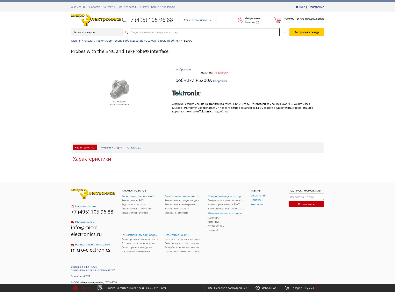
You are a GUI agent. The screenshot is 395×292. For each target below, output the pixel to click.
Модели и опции (111, 147)
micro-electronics (90, 249)
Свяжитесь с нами (195, 20)
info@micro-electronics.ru (86, 230)
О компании (78, 7)
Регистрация (316, 7)
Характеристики (85, 147)
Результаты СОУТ (80, 276)
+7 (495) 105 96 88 (150, 19)
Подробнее (220, 81)
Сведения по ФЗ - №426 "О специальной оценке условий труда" (93, 268)
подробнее (221, 111)
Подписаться (306, 204)
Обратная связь (85, 222)
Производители (127, 7)
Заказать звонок (85, 206)
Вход (302, 7)
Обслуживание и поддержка (157, 7)
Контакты (109, 7)
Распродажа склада (306, 32)
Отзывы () (134, 147)
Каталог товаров (84, 32)
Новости (94, 7)
